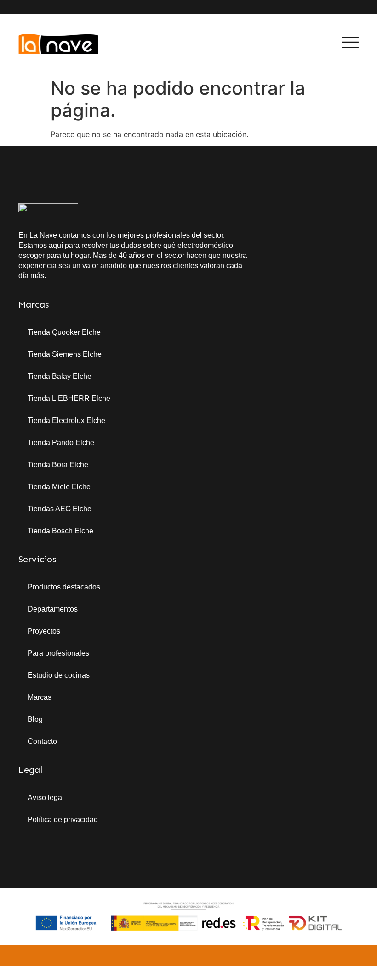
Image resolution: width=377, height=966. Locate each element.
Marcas (39, 697)
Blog (35, 719)
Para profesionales (58, 653)
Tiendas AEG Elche (59, 509)
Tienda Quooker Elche (64, 332)
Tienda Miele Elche (59, 487)
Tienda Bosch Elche (60, 531)
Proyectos (44, 631)
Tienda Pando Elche (61, 442)
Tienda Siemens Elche (65, 354)
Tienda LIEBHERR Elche (69, 398)
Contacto (42, 741)
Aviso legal (46, 797)
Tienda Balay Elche (59, 376)
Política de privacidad (63, 819)
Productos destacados (64, 587)
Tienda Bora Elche (58, 465)
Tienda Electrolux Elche (66, 420)
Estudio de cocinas (59, 675)
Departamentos (53, 609)
